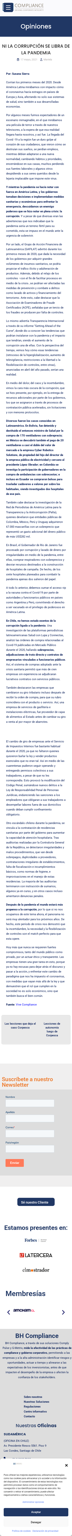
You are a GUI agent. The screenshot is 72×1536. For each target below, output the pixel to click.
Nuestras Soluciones (36, 1401)
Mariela (48, 59)
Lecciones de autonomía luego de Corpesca (52, 1029)
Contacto (29, 1416)
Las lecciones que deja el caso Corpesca (20, 1025)
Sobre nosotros (33, 1397)
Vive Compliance (26, 1004)
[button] (66, 1465)
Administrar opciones (33, 1502)
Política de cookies (21, 1531)
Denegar (36, 1522)
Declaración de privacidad (45, 1531)
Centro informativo (35, 1411)
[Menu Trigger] (8, 7)
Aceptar (36, 1512)
